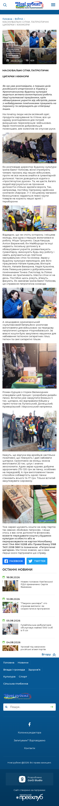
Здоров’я (34, 669)
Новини (13, 55)
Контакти (29, 748)
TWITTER (39, 561)
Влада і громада (14, 669)
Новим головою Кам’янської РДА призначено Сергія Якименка (37, 584)
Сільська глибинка (15, 683)
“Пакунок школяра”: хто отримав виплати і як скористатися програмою (35, 606)
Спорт (23, 676)
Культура (14, 50)
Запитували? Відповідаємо (29, 740)
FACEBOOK (16, 561)
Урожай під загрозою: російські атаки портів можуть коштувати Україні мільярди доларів (35, 650)
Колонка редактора (29, 732)
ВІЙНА (12, 44)
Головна (8, 662)
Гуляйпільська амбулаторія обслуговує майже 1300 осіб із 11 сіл (37, 628)
